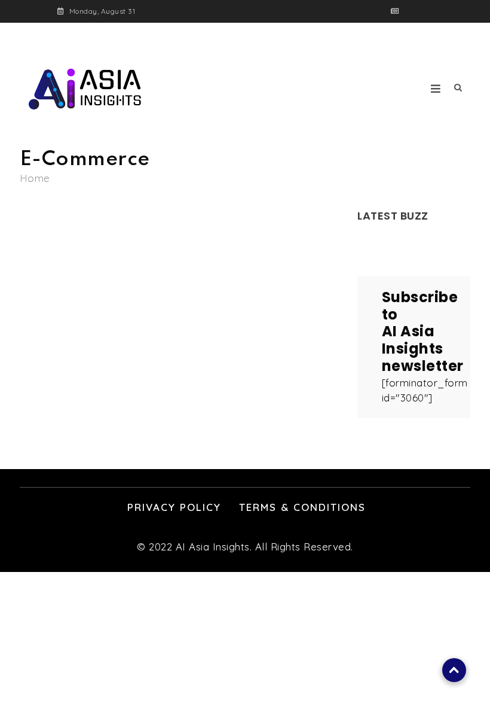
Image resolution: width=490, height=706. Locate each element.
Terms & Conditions (302, 507)
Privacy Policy (174, 507)
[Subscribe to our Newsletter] (395, 11)
